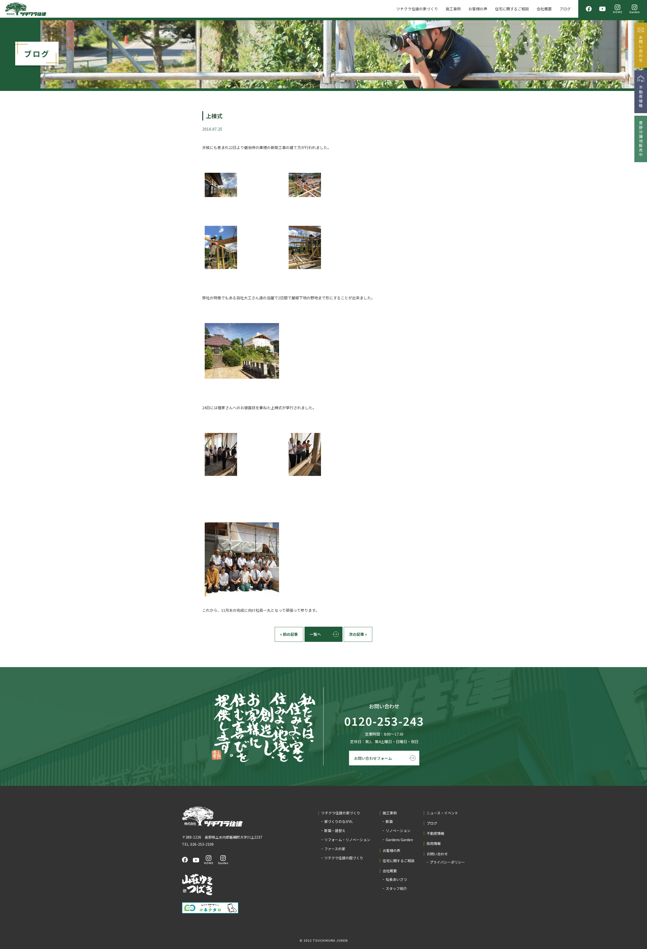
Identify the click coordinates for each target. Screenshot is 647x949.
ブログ (565, 8)
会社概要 (544, 8)
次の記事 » (358, 634)
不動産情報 (435, 833)
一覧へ (315, 634)
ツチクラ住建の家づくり (417, 8)
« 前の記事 (289, 634)
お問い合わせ (437, 854)
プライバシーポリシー (447, 862)
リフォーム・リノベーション (347, 839)
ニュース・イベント (442, 813)
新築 (389, 821)
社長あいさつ (396, 879)
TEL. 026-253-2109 (198, 844)
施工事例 (453, 8)
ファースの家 (334, 848)
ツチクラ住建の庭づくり (343, 857)
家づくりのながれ (338, 821)
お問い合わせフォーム (373, 758)
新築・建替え (334, 830)
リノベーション (398, 830)
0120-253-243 (384, 721)
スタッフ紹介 (396, 888)
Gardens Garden (399, 839)
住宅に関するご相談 (512, 8)
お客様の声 (477, 8)
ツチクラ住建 (25, 9)
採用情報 (434, 843)
